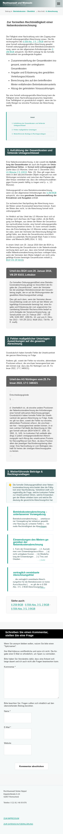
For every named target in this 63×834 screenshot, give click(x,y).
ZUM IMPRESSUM (11, 818)
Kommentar (10, 667)
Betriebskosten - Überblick (24, 11)
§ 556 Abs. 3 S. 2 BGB (33, 42)
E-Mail (7, 727)
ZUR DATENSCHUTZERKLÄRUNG (18, 824)
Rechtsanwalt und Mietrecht (17, 3)
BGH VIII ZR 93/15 (14, 260)
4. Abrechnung (52, 11)
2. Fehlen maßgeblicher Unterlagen (24, 130)
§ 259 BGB (51, 193)
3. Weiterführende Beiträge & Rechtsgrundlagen (29, 134)
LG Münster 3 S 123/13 (16, 172)
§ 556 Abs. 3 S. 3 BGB (23, 608)
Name (7, 711)
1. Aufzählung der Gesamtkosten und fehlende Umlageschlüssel (28, 124)
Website (7, 743)
